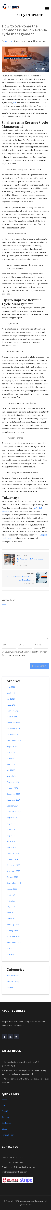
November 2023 (13, 871)
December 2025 (13, 722)
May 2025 (11, 764)
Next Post (20, 577)
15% (15, 102)
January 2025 (12, 788)
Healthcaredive (13, 975)
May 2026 (11, 693)
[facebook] (4, 1036)
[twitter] (16, 1036)
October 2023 (12, 877)
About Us (5, 1111)
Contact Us (6, 1123)
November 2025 (13, 728)
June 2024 (11, 829)
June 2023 (11, 901)
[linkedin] (10, 1036)
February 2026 (13, 711)
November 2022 (13, 936)
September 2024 (14, 811)
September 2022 (14, 942)
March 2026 (11, 705)
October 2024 (12, 806)
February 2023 (13, 924)
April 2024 (11, 841)
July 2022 (11, 948)
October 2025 (12, 734)
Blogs (4, 1129)
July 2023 (11, 895)
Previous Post (30, 559)
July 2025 (11, 752)
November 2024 (13, 800)
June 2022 (11, 954)
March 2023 (11, 918)
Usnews (10, 987)
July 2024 (11, 823)
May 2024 (11, 835)
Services (5, 1117)
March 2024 (11, 847)
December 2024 (13, 794)
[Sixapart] (11, 6)
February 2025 (13, 782)
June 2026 (11, 687)
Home (4, 1105)
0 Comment (28, 41)
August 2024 (12, 817)
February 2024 (13, 853)
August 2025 (12, 746)
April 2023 (11, 912)
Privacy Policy (7, 1135)
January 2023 (12, 930)
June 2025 (11, 758)
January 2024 (12, 859)
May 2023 (11, 906)
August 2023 (12, 889)
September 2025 (14, 740)
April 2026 (11, 699)
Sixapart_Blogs (41, 41)
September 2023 (14, 883)
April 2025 (11, 770)
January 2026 (12, 716)
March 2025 (11, 776)
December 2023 (13, 865)
